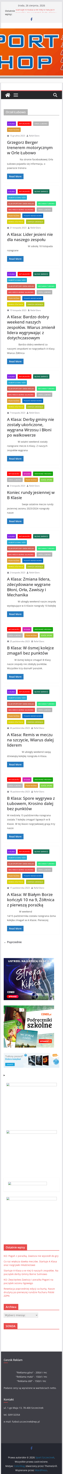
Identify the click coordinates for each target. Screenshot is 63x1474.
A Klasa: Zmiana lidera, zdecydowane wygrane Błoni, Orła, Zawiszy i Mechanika (29, 587)
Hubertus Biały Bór (17, 197)
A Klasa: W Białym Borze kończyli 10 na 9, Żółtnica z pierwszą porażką (30, 900)
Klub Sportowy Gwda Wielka (21, 203)
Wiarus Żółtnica (15, 222)
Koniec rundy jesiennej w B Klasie (31, 495)
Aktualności (24, 123)
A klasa (11, 123)
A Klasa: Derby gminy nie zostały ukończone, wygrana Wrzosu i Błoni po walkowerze (30, 427)
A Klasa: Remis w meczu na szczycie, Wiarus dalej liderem (30, 740)
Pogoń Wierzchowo (33, 215)
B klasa (27, 474)
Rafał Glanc (34, 135)
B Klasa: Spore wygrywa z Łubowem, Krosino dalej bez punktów (31, 803)
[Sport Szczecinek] (8, 95)
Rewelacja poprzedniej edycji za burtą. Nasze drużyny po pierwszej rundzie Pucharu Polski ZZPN (29, 1292)
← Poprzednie (13, 942)
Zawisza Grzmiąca (35, 222)
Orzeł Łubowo (40, 123)
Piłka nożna (13, 130)
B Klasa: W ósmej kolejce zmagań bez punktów (30, 650)
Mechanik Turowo (46, 203)
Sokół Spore (46, 480)
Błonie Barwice (41, 191)
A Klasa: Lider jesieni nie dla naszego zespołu (30, 236)
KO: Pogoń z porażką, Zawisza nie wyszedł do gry (31, 1255)
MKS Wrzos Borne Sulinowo (21, 209)
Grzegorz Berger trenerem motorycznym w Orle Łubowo (30, 147)
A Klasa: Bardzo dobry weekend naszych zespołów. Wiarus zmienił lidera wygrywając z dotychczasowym (31, 327)
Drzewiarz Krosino (43, 474)
